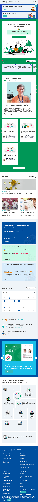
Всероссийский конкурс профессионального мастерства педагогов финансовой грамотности (20, 325)
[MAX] (35, 450)
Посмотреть (8, 371)
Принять (9, 500)
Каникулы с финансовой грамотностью (27, 464)
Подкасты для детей (6, 486)
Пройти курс (7, 241)
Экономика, (4, 191)
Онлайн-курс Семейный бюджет (6, 462)
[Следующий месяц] (34, 292)
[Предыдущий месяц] (31, 292)
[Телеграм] (33, 450)
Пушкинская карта (6, 485)
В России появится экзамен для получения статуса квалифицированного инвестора (27, 214)
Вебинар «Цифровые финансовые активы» (17, 331)
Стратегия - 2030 (6, 476)
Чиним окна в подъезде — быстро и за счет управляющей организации (28, 131)
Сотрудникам (22, 474)
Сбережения (15, 145)
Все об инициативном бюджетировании (10, 492)
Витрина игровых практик (24, 467)
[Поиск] (33, 1)
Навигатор (22, 458)
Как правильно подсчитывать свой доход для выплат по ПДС (10, 155)
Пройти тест (7, 259)
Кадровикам (22, 473)
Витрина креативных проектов (25, 465)
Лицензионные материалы (24, 468)
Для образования (20, 319)
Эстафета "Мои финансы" (7, 458)
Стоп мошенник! (6, 482)
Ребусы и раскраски (6, 483)
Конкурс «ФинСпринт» (12, 317)
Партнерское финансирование (8, 459)
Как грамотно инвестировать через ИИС (14, 6)
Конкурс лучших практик (9, 13)
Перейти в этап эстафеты (19, 37)
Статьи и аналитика (6, 455)
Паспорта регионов (6, 473)
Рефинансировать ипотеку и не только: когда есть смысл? (10, 130)
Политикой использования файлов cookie (17, 497)
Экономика (17, 80)
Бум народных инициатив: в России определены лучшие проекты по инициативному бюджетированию (17, 194)
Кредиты (15, 120)
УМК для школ (22, 459)
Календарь (22, 483)
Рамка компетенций (23, 455)
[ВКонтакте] (28, 450)
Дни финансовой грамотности (25, 462)
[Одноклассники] (31, 450)
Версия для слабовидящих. (25, 494)
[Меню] (36, 5)
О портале (21, 482)
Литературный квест (24, 461)
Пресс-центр (22, 485)
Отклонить (4, 500)
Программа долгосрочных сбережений (10, 456)
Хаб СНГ (4, 477)
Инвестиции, (22, 210)
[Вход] (35, 1)
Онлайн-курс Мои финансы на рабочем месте (27, 477)
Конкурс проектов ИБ (6, 493)
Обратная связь (22, 491)
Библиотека (22, 456)
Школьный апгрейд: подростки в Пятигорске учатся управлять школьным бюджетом (9, 214)
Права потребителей (31, 120)
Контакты (21, 486)
